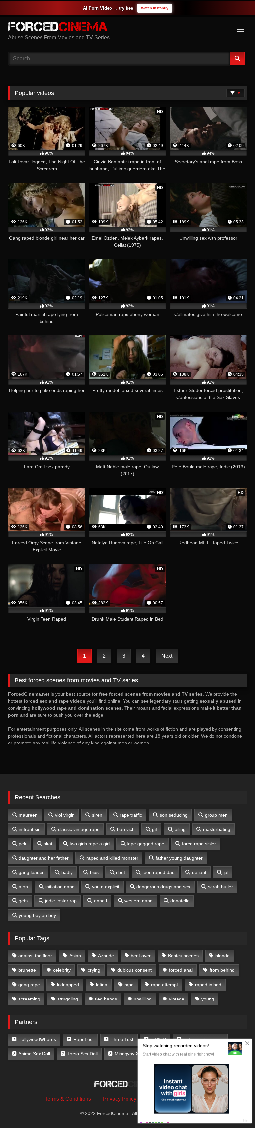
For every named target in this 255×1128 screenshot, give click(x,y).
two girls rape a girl (90, 843)
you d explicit (105, 886)
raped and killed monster (112, 858)
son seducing (174, 815)
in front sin (30, 829)
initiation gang (60, 886)
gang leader (31, 872)
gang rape (29, 984)
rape (129, 984)
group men (216, 815)
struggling (67, 998)
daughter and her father (44, 858)
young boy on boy (37, 915)
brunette (27, 970)
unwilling (143, 998)
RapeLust (83, 1039)
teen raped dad (158, 872)
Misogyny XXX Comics (138, 1053)
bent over (141, 955)
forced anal (181, 970)
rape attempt (164, 984)
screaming (29, 998)
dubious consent (134, 970)
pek (22, 843)
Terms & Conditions (68, 1099)
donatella (180, 900)
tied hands (106, 998)
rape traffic (131, 815)
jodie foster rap (61, 900)
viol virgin (65, 815)
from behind (222, 970)
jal (226, 872)
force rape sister (199, 843)
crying (94, 970)
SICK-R (158, 1039)
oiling (180, 829)
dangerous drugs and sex (163, 886)
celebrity (62, 970)
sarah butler (220, 886)
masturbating (216, 829)
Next (166, 656)
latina (101, 984)
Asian (75, 955)
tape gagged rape (145, 843)
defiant (199, 872)
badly (67, 872)
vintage (176, 998)
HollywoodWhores (37, 1039)
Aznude (106, 955)
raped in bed (208, 984)
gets (23, 900)
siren (97, 815)
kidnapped (68, 984)
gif (154, 829)
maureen (28, 815)
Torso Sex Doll (82, 1053)
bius (94, 872)
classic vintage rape (79, 829)
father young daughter (179, 858)
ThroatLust (122, 1039)
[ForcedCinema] (127, 28)
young (207, 998)
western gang (138, 900)
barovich (126, 829)
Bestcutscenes (183, 955)
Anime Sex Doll (34, 1053)
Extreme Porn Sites (203, 1039)
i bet (120, 872)
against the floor (35, 955)
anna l (100, 900)
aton (23, 886)
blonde (222, 955)
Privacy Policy (119, 1099)
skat (48, 843)
